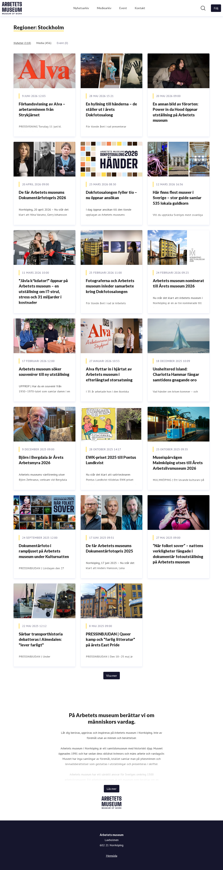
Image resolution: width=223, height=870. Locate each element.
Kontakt (140, 8)
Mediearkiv (104, 8)
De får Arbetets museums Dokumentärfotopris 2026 (42, 195)
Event (123, 8)
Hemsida (111, 855)
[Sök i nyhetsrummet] (203, 8)
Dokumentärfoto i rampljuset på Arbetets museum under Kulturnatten (44, 551)
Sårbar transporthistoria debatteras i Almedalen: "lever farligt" (41, 639)
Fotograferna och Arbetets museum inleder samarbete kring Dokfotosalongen (110, 286)
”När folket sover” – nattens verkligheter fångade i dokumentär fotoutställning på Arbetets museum (178, 553)
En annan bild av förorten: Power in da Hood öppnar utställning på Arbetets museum (175, 112)
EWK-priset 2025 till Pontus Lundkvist (111, 460)
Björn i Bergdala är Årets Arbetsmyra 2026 (41, 460)
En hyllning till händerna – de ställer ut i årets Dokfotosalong (111, 109)
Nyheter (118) (22, 43)
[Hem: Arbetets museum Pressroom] (12, 8)
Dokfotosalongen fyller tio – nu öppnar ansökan (111, 195)
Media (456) (43, 43)
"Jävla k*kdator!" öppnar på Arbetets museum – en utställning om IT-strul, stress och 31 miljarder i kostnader (43, 291)
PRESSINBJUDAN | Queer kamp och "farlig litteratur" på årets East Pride (110, 639)
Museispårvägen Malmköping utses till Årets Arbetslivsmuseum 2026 (178, 463)
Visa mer (111, 675)
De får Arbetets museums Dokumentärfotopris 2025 (109, 548)
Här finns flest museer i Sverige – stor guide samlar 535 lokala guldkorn (177, 198)
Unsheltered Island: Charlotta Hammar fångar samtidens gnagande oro (176, 374)
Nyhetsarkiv (81, 8)
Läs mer (112, 788)
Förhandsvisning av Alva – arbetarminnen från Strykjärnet (42, 109)
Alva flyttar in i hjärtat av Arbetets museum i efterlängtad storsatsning (109, 374)
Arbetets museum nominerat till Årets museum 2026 (178, 283)
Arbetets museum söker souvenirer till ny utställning (44, 372)
